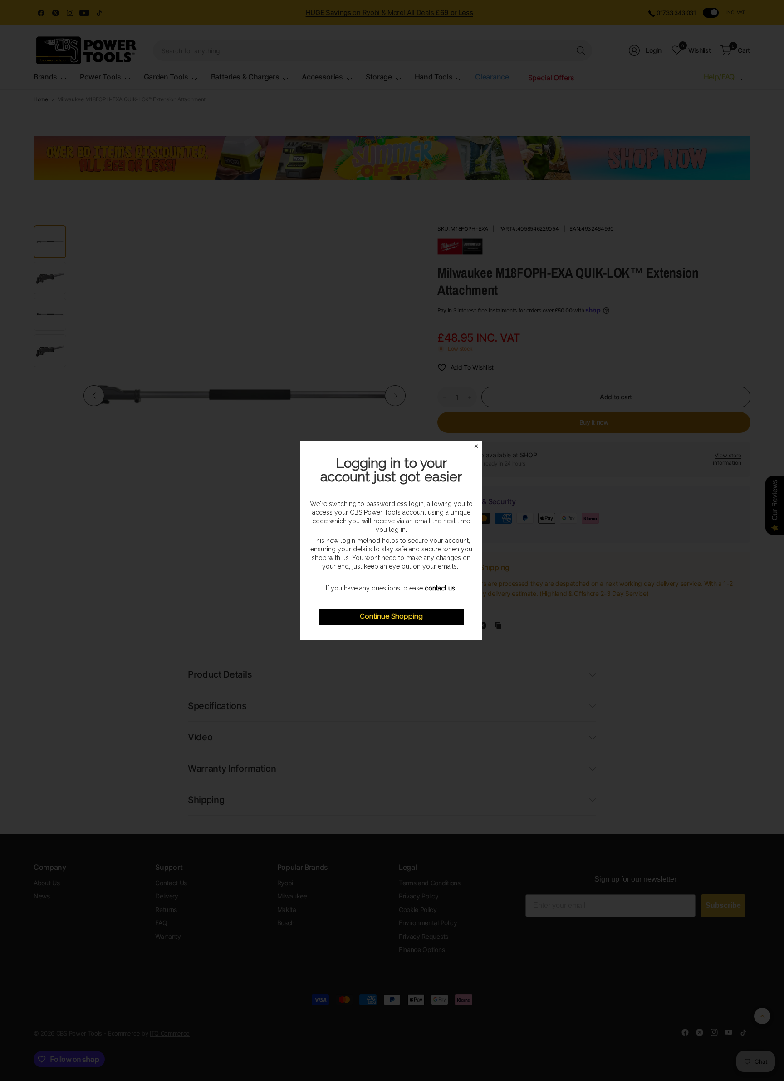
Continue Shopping (391, 616)
